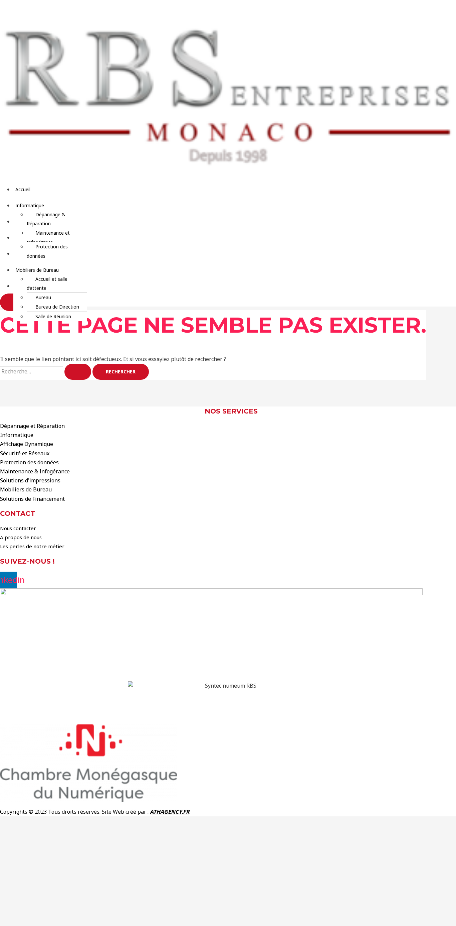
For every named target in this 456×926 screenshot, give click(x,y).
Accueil (22, 189)
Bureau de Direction (57, 307)
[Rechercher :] (46, 371)
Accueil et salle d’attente (47, 283)
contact (17, 513)
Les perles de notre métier (32, 546)
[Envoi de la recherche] (77, 372)
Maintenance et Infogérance (48, 237)
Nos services (231, 411)
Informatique (29, 205)
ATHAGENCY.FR (169, 811)
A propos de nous (21, 537)
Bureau (43, 297)
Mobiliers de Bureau (37, 270)
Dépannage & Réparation (46, 219)
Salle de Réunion (53, 316)
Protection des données (47, 251)
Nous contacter (18, 528)
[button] (186, 205)
